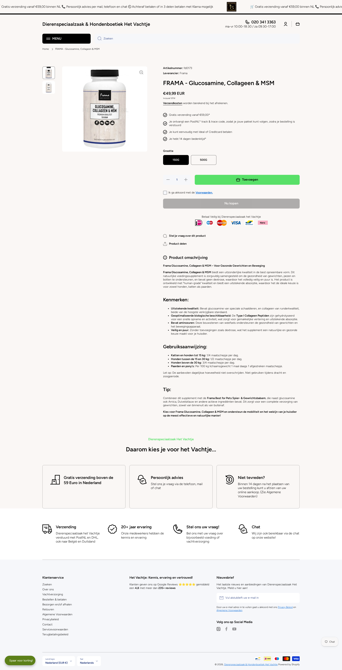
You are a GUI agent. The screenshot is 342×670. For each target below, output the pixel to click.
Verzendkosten (172, 103)
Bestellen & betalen (54, 599)
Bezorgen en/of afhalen (57, 604)
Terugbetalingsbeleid (55, 634)
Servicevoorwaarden (55, 629)
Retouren (48, 609)
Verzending (66, 527)
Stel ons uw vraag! (202, 527)
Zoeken (47, 584)
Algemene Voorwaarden (57, 614)
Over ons (48, 589)
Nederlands (87, 662)
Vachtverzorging (52, 594)
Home (45, 49)
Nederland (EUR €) (56, 662)
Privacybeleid (50, 619)
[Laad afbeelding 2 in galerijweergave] (48, 87)
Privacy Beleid (285, 607)
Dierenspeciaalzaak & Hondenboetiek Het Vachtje (251, 664)
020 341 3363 (263, 22)
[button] (175, 244)
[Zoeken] (98, 39)
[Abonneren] (295, 598)
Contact (47, 624)
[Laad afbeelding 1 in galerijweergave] (48, 72)
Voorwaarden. (204, 192)
